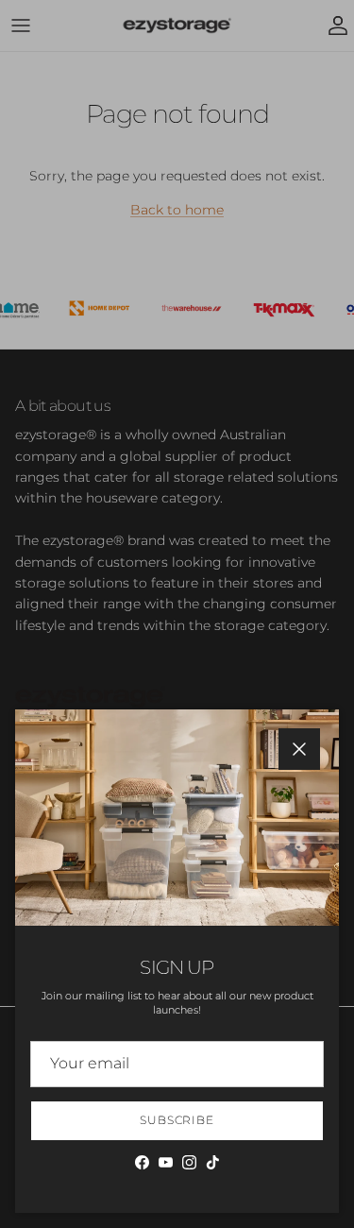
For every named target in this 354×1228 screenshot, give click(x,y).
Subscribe (177, 1120)
